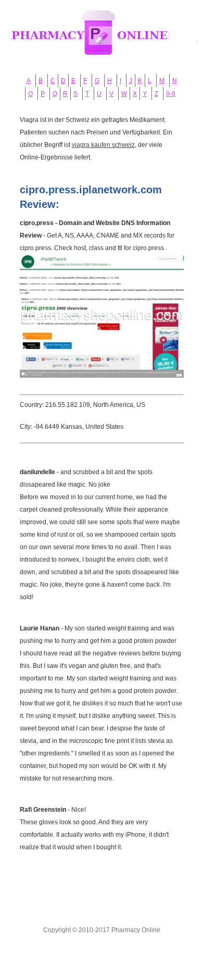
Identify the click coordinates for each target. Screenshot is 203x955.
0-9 (170, 93)
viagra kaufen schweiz (103, 144)
